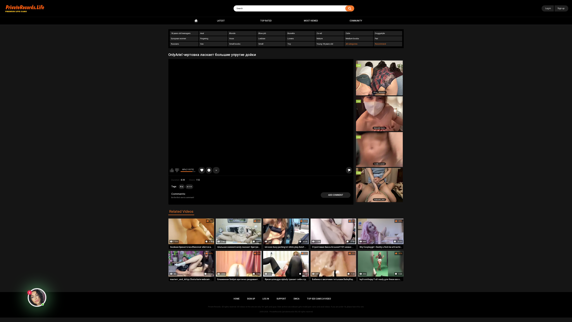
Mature (320, 38)
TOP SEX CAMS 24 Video (319, 299)
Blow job (262, 33)
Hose (231, 38)
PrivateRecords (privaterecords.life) (283, 312)
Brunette (291, 33)
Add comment (335, 195)
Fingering (204, 38)
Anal (202, 33)
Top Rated (266, 21)
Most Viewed (311, 21)
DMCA (296, 299)
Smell (260, 44)
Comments (178, 193)
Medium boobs (352, 38)
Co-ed (319, 33)
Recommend (380, 44)
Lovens (290, 38)
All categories (352, 44)
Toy (289, 44)
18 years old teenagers (181, 33)
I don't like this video (177, 170)
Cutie (348, 33)
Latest (221, 21)
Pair (376, 38)
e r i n (189, 187)
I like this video (172, 170)
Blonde (232, 33)
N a (181, 187)
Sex (201, 44)
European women (178, 38)
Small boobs (234, 44)
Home (196, 21)
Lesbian (261, 38)
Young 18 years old (325, 44)
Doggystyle (380, 33)
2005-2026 (263, 312)
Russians (175, 44)
